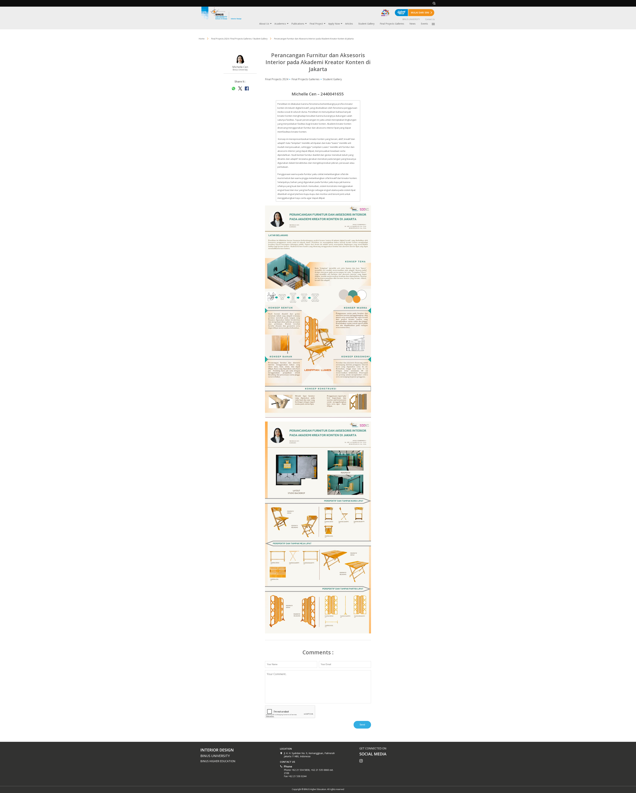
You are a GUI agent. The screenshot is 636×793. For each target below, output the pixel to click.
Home (202, 38)
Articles (349, 23)
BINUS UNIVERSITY (411, 19)
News (412, 23)
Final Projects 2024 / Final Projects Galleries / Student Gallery (239, 38)
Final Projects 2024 (276, 79)
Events (424, 23)
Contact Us (430, 19)
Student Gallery (366, 23)
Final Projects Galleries (392, 23)
